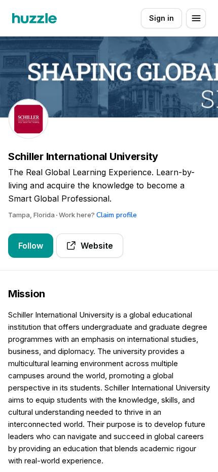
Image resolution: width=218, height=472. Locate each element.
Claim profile (116, 215)
